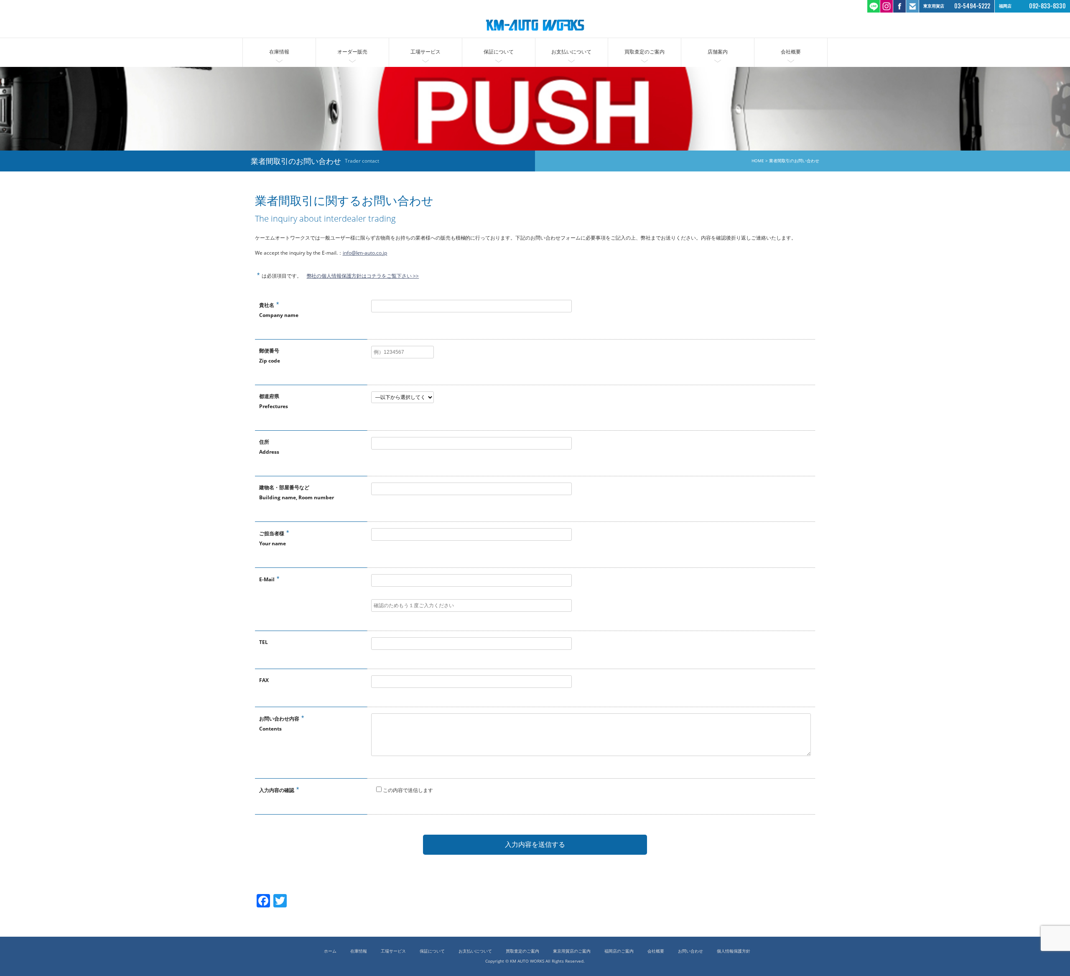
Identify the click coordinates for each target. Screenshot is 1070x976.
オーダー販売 (352, 51)
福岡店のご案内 (619, 951)
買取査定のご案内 (644, 51)
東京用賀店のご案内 (572, 951)
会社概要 (791, 51)
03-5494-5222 (972, 6)
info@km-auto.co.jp (365, 252)
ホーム (330, 951)
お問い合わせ (690, 951)
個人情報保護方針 (733, 951)
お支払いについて (571, 51)
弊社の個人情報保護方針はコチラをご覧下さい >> (363, 275)
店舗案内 (718, 51)
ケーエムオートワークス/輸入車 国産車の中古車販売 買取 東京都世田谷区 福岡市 (535, 25)
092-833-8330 (1047, 6)
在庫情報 (279, 51)
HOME (758, 161)
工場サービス (425, 51)
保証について (499, 51)
